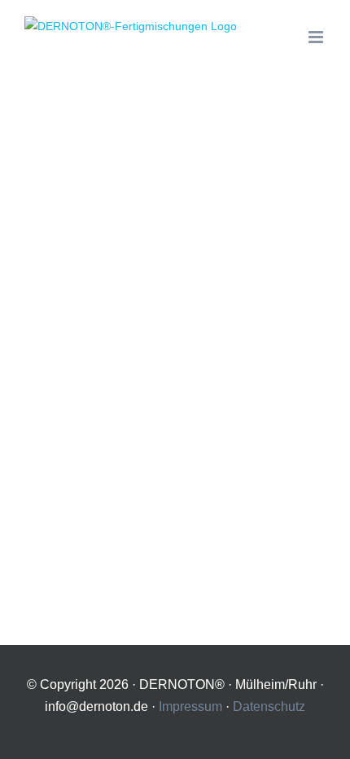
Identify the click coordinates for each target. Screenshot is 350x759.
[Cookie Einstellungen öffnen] (321, 738)
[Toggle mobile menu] (317, 37)
